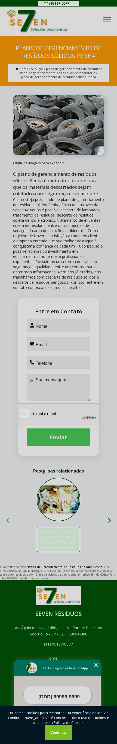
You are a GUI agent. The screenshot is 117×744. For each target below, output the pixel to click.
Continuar (58, 732)
